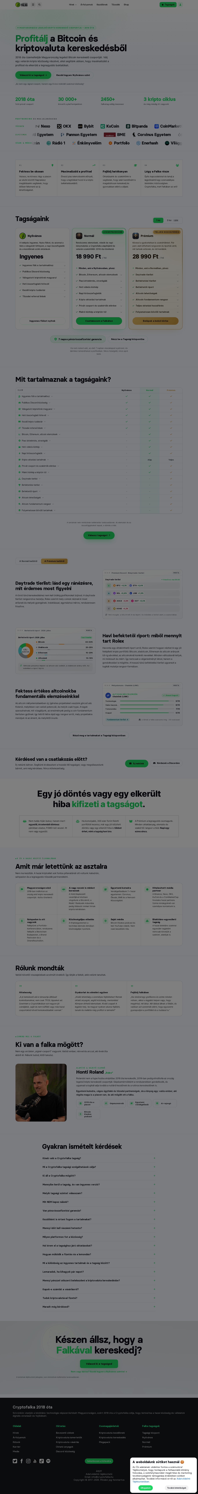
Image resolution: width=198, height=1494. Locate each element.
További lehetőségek (176, 1488)
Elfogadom (145, 1488)
